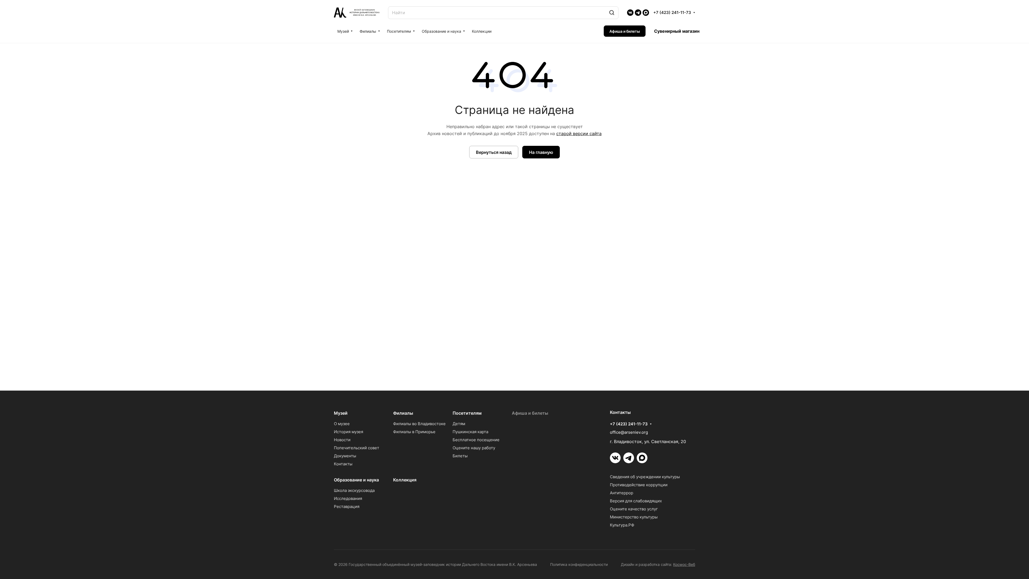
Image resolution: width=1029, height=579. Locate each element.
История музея (348, 431)
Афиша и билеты (530, 413)
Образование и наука (356, 479)
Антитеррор (621, 492)
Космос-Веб (684, 564)
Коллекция (404, 479)
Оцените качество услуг (634, 508)
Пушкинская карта (470, 431)
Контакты (343, 463)
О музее (342, 423)
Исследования (348, 498)
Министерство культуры (634, 516)
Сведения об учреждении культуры (645, 476)
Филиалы (403, 413)
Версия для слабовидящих (636, 500)
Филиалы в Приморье (414, 431)
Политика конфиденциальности (579, 564)
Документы (345, 455)
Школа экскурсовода (354, 490)
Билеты (460, 455)
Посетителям (467, 413)
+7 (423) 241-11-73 (672, 12)
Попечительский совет (356, 447)
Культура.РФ (622, 525)
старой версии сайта (579, 133)
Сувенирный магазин (676, 31)
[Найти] (611, 12)
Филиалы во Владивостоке (419, 423)
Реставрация (346, 506)
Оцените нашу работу (474, 447)
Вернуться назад (494, 152)
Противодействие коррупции (639, 484)
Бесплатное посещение (476, 439)
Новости (342, 439)
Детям (459, 423)
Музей (341, 413)
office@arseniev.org (629, 432)
